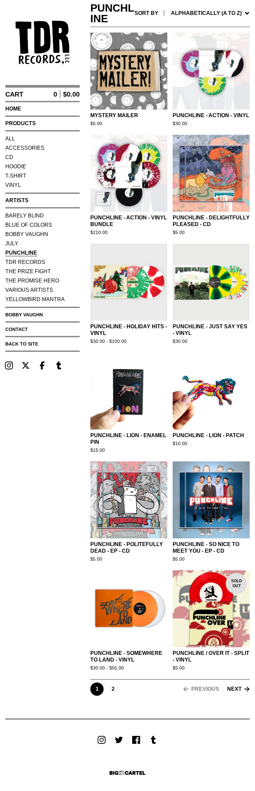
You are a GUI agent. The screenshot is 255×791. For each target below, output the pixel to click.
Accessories (24, 148)
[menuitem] (192, 13)
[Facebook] (42, 365)
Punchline (21, 253)
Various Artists (29, 290)
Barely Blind (24, 215)
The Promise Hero (32, 280)
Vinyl (13, 185)
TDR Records (25, 262)
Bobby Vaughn (26, 234)
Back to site (21, 344)
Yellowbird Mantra (35, 299)
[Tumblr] (59, 365)
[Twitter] (119, 740)
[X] (26, 365)
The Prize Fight (28, 271)
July (11, 243)
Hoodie (15, 166)
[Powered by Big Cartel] (127, 773)
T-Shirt (15, 176)
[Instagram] (9, 365)
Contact (16, 329)
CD (9, 157)
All (10, 138)
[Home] (42, 42)
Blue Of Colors (28, 225)
